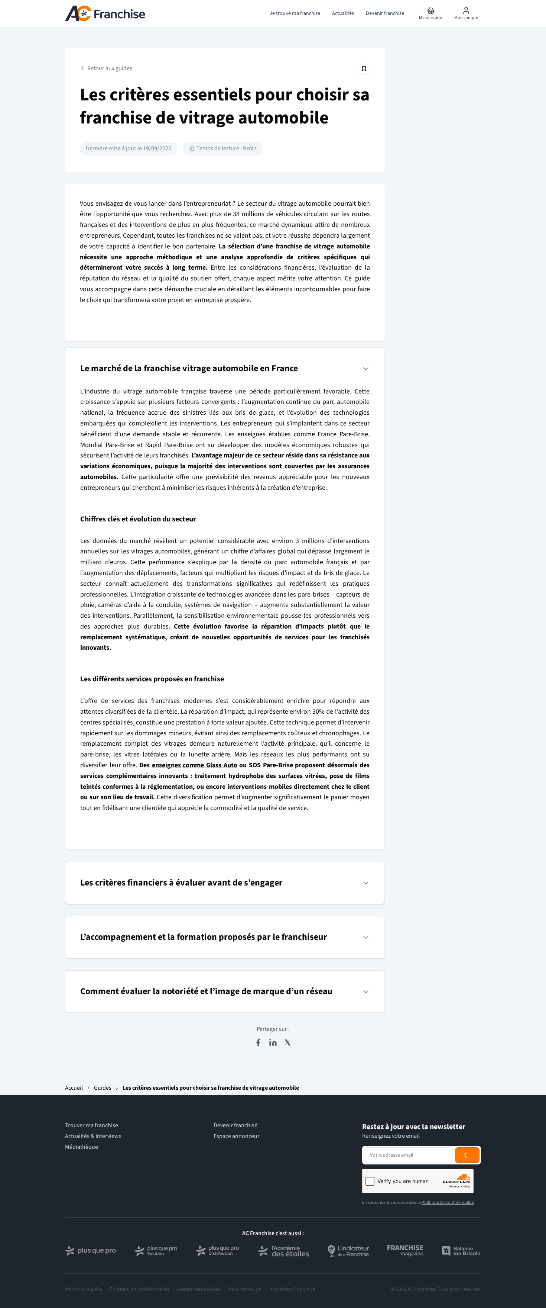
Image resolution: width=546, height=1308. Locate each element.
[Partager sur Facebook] (258, 1042)
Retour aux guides (109, 68)
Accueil (74, 1088)
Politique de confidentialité (139, 1289)
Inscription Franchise (292, 1289)
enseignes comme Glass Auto (194, 765)
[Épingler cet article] (364, 68)
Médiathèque (81, 1147)
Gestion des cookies (199, 1289)
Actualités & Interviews (93, 1136)
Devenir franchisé (235, 1125)
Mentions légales (83, 1289)
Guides (102, 1088)
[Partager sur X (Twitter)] (288, 1042)
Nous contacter (245, 1289)
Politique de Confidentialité (448, 1202)
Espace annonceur (237, 1136)
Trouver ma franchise (91, 1125)
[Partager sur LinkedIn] (273, 1042)
